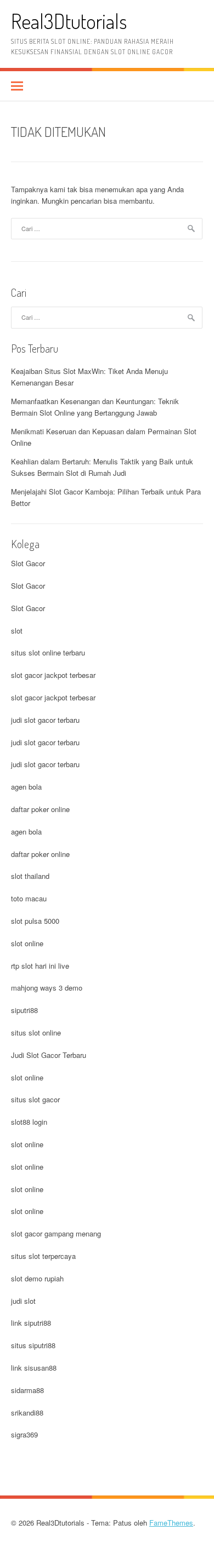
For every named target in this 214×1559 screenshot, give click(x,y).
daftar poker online (40, 809)
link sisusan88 (34, 1367)
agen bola (26, 786)
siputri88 (24, 1010)
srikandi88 (27, 1412)
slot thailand (30, 876)
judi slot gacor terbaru (45, 720)
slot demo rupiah (37, 1278)
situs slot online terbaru (48, 652)
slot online (27, 943)
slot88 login (29, 1122)
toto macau (29, 898)
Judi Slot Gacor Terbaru (48, 1055)
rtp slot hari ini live (40, 965)
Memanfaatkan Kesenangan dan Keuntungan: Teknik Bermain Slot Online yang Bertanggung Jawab (95, 407)
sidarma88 (27, 1390)
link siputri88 (31, 1323)
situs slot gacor (35, 1099)
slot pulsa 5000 (35, 921)
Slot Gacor (28, 563)
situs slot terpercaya (43, 1256)
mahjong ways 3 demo (46, 987)
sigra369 (24, 1434)
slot (16, 630)
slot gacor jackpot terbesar (53, 675)
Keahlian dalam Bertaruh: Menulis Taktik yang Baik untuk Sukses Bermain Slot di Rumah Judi (102, 467)
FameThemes (171, 1522)
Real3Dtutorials (69, 21)
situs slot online (36, 1032)
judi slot (23, 1301)
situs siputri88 (33, 1345)
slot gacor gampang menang (56, 1233)
